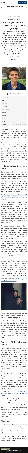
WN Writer (15, 59)
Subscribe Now (22, 2)
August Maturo (18, 151)
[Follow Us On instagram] (6, 2)
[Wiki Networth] (14, 6)
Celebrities (17, 16)
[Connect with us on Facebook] (1, 2)
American (23, 103)
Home (9, 16)
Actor (24, 106)
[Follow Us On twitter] (4, 2)
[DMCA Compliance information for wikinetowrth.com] (14, 449)
